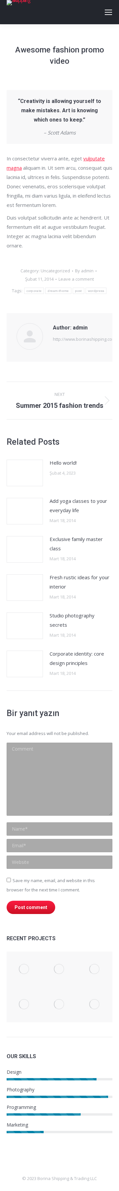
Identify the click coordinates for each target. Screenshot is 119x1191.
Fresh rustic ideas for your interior (79, 582)
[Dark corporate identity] (94, 1005)
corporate (34, 291)
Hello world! (63, 462)
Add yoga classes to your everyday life (78, 505)
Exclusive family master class (76, 544)
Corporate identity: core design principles (77, 658)
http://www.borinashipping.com (84, 339)
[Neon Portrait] (59, 1005)
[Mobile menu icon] (108, 12)
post (78, 291)
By (84, 271)
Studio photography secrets (72, 620)
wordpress (96, 291)
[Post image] (25, 473)
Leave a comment (76, 279)
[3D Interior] (59, 969)
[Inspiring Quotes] (24, 969)
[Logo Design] (24, 1005)
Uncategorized (55, 271)
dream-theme (58, 291)
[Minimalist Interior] (94, 969)
